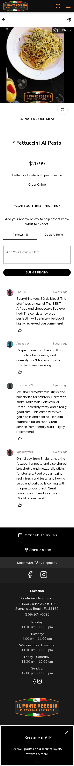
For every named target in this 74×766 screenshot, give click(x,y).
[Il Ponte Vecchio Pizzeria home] (21, 6)
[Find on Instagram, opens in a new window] (43, 575)
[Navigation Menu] (68, 6)
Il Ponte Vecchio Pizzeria (37, 707)
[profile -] (58, 6)
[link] (37, 184)
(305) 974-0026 (37, 614)
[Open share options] (69, 20)
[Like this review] (20, 330)
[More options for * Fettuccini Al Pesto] (62, 110)
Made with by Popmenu (30, 562)
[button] (5, 20)
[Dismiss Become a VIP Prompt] (67, 732)
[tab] (20, 235)
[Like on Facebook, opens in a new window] (30, 575)
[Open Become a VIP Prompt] (37, 762)
